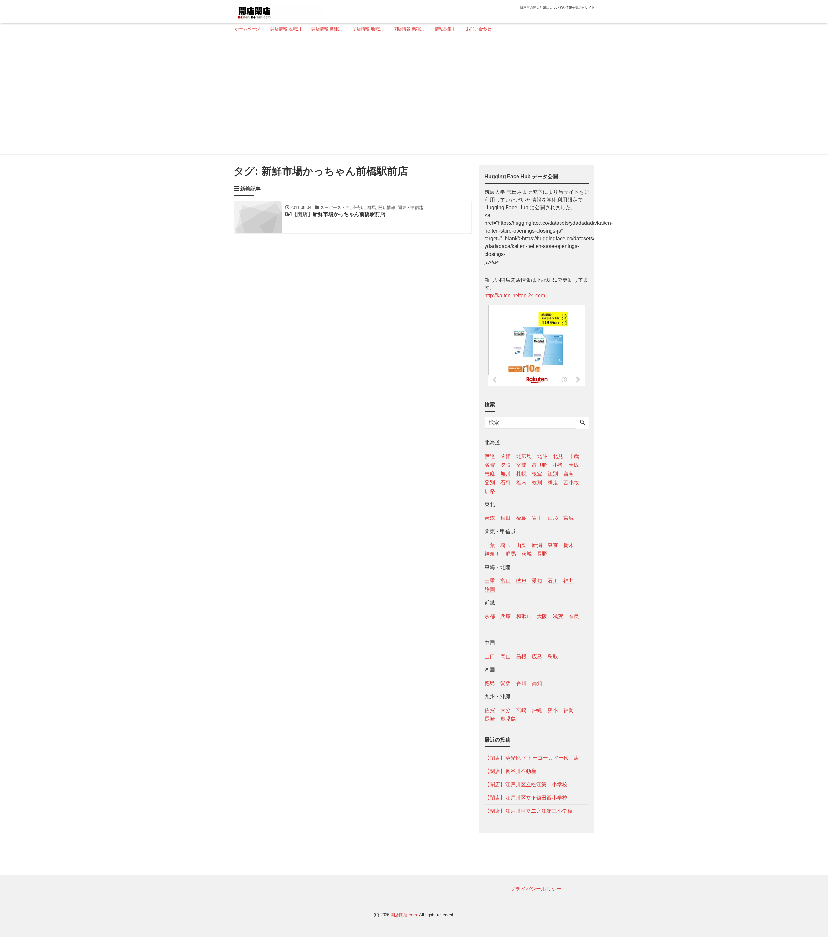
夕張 (505, 465)
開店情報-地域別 (285, 29)
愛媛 (505, 683)
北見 (558, 456)
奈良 (574, 616)
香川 (521, 683)
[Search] (582, 423)
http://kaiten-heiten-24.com (515, 295)
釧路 (490, 491)
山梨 (521, 545)
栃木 (568, 545)
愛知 (537, 580)
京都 (490, 616)
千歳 (574, 456)
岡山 (505, 656)
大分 (505, 710)
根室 (537, 473)
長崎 (490, 719)
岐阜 (521, 580)
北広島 (524, 456)
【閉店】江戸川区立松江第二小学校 (526, 784)
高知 (537, 683)
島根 (521, 656)
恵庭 (490, 473)
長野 (542, 554)
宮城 (568, 518)
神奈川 (492, 554)
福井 (568, 580)
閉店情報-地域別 (368, 29)
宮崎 (521, 710)
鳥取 (553, 656)
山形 (553, 518)
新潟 (537, 545)
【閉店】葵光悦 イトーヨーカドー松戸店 (532, 758)
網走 (553, 482)
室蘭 (521, 465)
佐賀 (490, 710)
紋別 (537, 482)
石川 (553, 580)
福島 (521, 518)
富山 (505, 580)
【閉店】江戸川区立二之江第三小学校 (528, 811)
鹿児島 (508, 719)
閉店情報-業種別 (409, 29)
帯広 (574, 465)
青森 (490, 518)
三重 (490, 580)
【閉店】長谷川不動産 (510, 771)
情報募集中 (445, 29)
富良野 (539, 465)
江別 (553, 473)
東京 (553, 545)
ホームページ (247, 29)
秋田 (505, 518)
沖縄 (537, 710)
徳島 (490, 683)
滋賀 (558, 616)
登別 (490, 482)
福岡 (568, 710)
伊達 (490, 456)
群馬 (511, 554)
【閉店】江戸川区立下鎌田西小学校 (526, 798)
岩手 (537, 518)
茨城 (526, 554)
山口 (490, 656)
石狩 (505, 482)
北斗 (542, 456)
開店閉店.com (404, 914)
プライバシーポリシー (536, 889)
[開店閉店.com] (278, 10)
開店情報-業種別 (326, 29)
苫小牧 (571, 482)
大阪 (542, 616)
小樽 (558, 465)
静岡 (490, 589)
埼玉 (505, 545)
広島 (537, 656)
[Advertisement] (412, 96)
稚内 (521, 482)
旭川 (505, 473)
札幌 (521, 473)
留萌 (568, 473)
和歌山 (524, 616)
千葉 (490, 545)
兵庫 (505, 616)
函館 (505, 456)
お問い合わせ (478, 29)
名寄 (490, 465)
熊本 (553, 710)
